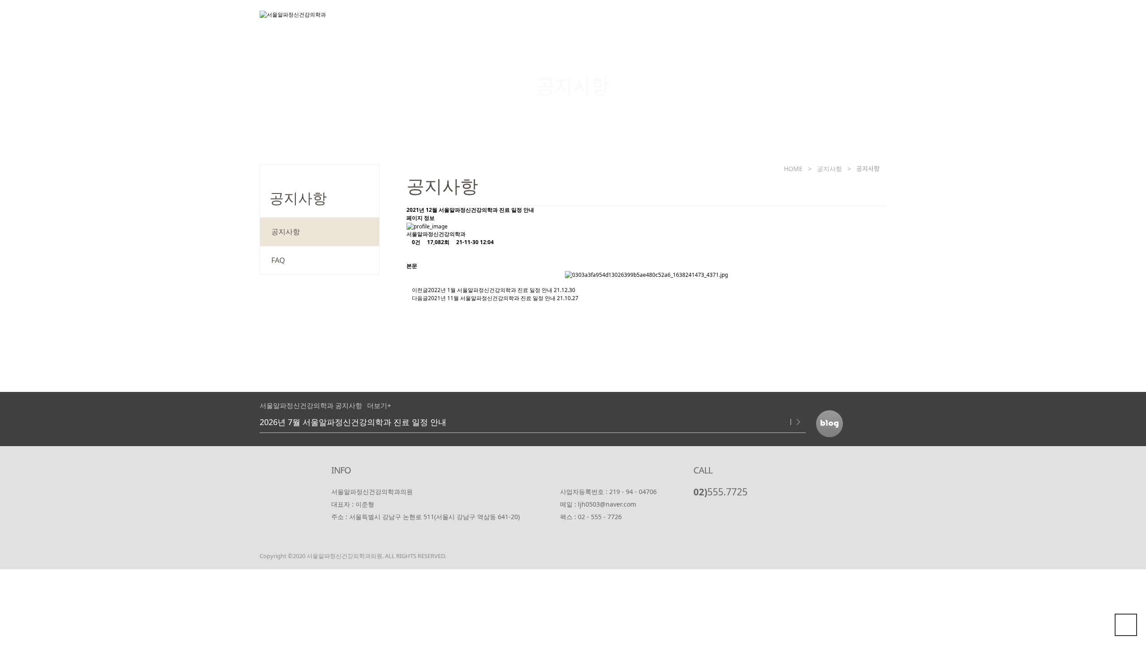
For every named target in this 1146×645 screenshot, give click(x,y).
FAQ (278, 260)
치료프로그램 (678, 20)
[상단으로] (1126, 625)
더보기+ (379, 405)
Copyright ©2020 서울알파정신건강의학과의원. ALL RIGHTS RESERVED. (353, 556)
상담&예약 (797, 20)
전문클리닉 (606, 20)
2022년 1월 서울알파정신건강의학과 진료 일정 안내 (490, 290)
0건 (415, 242)
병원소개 (540, 20)
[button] (785, 422)
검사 (740, 20)
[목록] (413, 254)
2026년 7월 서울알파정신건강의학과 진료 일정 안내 (353, 422)
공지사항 (862, 20)
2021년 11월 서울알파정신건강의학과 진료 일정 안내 (492, 298)
